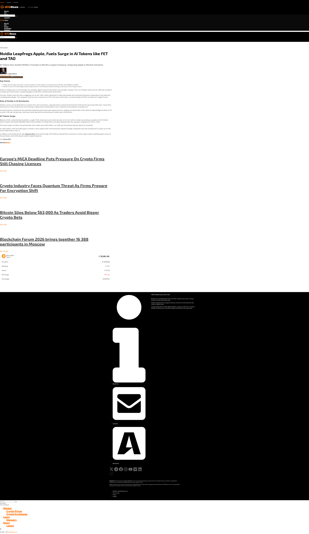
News (6, 522)
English (2, 2)
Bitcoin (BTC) (7, 139)
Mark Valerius (13, 74)
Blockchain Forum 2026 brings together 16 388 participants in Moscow (44, 241)
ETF (5, 13)
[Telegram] (116, 469)
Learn (6, 516)
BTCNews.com (13, 532)
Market (7, 508)
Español (9, 2)
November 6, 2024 (5, 75)
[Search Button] (16, 37)
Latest (6, 47)
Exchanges (7, 28)
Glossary (7, 17)
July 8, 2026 (3, 171)
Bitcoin (6, 11)
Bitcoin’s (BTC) (30, 134)
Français (16, 2)
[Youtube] (130, 469)
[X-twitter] (111, 469)
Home (2, 47)
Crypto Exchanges (16, 514)
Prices (6, 14)
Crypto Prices (14, 511)
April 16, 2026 (4, 251)
